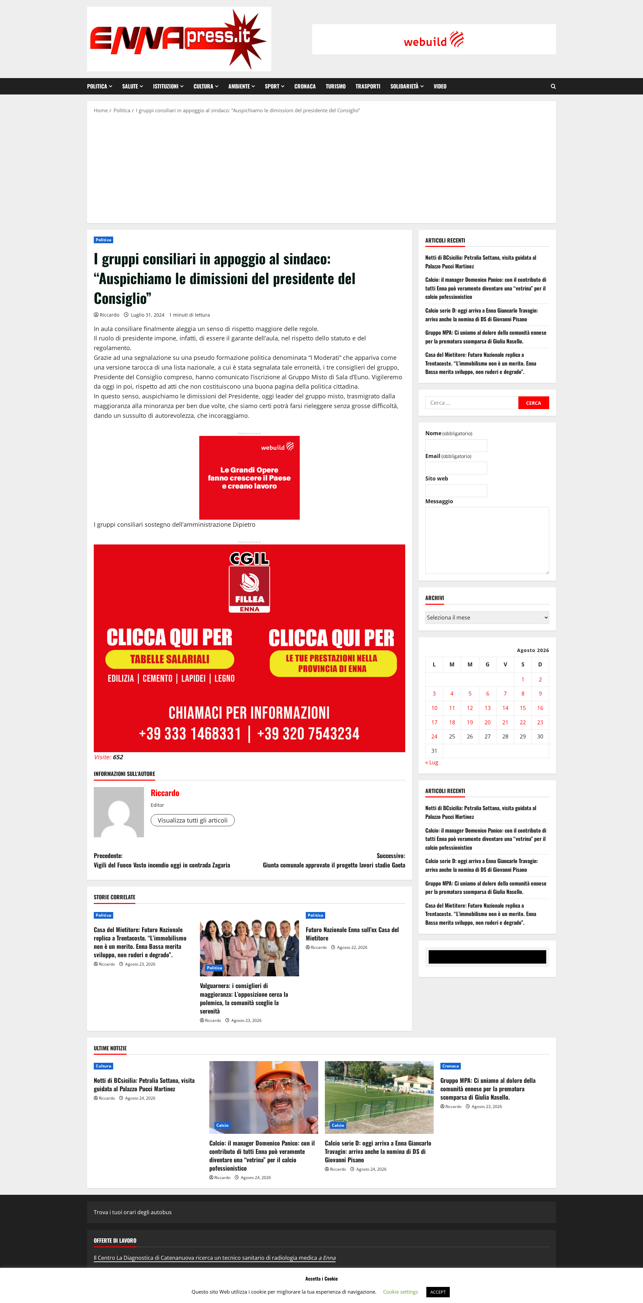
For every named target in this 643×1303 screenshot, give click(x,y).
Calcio (222, 1125)
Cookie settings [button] (400, 1291)
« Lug (431, 762)
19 (470, 722)
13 (488, 708)
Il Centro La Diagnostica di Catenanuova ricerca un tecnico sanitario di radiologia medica (215, 1257)
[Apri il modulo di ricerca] (553, 86)
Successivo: (334, 860)
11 (452, 708)
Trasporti (368, 86)
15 (523, 708)
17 (434, 722)
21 (505, 722)
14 (505, 708)
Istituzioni (165, 86)
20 (488, 722)
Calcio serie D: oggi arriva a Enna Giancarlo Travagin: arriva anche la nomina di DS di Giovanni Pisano (481, 315)
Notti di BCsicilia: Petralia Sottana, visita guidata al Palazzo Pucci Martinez (144, 1084)
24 (434, 736)
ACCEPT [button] (438, 1292)
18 (452, 722)
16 (540, 708)
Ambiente (239, 86)
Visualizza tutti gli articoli (193, 820)
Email (448, 456)
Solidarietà (404, 86)
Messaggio (439, 501)
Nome (448, 433)
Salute (130, 86)
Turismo (336, 86)
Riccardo (109, 315)
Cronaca (305, 86)
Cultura (203, 86)
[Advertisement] (321, 168)
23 (540, 722)
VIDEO (440, 86)
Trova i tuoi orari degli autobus (133, 1212)
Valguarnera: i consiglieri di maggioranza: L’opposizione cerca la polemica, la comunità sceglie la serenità (244, 998)
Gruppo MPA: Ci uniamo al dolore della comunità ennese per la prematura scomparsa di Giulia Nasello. (486, 337)
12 (470, 708)
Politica (97, 86)
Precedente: (162, 860)
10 (434, 708)
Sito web (436, 478)
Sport (272, 86)
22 (523, 722)
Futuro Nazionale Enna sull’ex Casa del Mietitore (352, 933)
